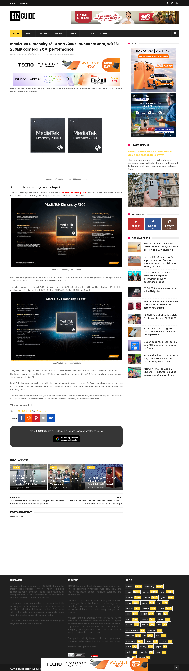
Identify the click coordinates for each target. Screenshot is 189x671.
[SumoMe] (51, 418)
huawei (129, 586)
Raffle (73, 33)
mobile (65, 54)
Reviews (59, 33)
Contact (23, 3)
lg (159, 603)
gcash (144, 614)
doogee (151, 630)
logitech (130, 635)
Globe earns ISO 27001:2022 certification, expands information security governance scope (159, 277)
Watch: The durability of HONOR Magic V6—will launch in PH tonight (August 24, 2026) (161, 358)
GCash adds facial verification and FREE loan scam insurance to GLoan (160, 345)
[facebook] (163, 3)
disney (143, 646)
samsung (149, 586)
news (72, 54)
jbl (145, 635)
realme (129, 597)
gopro (158, 646)
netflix (129, 625)
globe (163, 597)
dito (159, 614)
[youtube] (177, 3)
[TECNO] (94, 664)
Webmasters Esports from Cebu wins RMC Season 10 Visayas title (64, 481)
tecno (146, 608)
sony (161, 608)
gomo (163, 641)
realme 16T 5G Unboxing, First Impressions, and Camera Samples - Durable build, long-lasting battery (160, 262)
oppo (128, 592)
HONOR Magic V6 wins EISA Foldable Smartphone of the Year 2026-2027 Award (103, 481)
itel (159, 625)
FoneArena (42, 411)
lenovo (129, 608)
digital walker (132, 630)
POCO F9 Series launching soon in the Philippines (160, 290)
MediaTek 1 (23, 411)
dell (157, 635)
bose (158, 652)
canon (145, 625)
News (28, 33)
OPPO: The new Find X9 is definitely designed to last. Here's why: (150, 153)
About (13, 3)
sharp (160, 619)
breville (144, 652)
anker (148, 641)
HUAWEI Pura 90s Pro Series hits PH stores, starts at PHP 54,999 (160, 317)
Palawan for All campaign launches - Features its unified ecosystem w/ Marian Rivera (160, 372)
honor (91, 467)
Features (44, 33)
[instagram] (167, 3)
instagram (131, 641)
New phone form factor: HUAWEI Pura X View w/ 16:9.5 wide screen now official (161, 304)
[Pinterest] (36, 418)
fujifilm (144, 619)
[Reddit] (28, 418)
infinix (144, 603)
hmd (128, 646)
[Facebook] (21, 418)
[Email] (43, 418)
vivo (162, 592)
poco (128, 619)
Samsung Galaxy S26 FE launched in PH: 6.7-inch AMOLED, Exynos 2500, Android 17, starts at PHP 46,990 (29, 480)
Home (16, 33)
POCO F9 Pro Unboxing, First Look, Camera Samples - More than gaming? (160, 331)
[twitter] (172, 3)
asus (128, 603)
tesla (128, 652)
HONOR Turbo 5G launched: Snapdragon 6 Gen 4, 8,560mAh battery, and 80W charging (161, 246)
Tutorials (88, 33)
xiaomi (146, 592)
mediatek (57, 54)
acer (128, 614)
